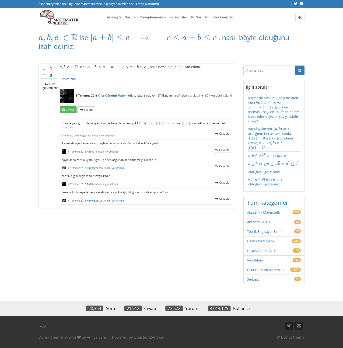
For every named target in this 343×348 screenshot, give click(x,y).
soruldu (193, 95)
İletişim (43, 326)
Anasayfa (114, 17)
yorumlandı (107, 135)
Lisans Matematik (260, 241)
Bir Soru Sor (200, 17)
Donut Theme (50, 337)
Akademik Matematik (263, 212)
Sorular (131, 17)
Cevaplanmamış (153, 17)
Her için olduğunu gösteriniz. (266, 181)
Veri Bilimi (255, 260)
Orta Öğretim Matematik (115, 95)
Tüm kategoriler (267, 202)
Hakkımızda (223, 17)
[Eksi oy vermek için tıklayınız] (43, 74)
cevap (70, 110)
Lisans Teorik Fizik (261, 250)
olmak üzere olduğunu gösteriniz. (273, 163)
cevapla (224, 134)
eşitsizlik (69, 79)
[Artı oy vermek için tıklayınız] (43, 69)
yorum (88, 110)
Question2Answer (149, 337)
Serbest (253, 279)
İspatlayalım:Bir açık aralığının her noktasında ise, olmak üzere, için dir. (271, 138)
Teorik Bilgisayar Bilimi (265, 231)
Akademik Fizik (258, 222)
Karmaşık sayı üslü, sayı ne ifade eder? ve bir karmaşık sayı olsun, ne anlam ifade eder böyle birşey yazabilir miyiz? (274, 109)
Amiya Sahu (97, 337)
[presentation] (57, 37)
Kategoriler (178, 17)
